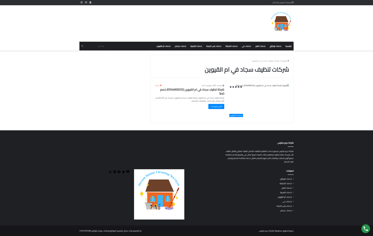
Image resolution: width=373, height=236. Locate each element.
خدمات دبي (246, 46)
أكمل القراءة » (216, 106)
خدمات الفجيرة (196, 46)
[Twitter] (123, 173)
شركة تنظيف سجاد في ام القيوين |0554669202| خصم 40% (192, 91)
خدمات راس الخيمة (213, 46)
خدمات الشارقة (231, 46)
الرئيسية (288, 46)
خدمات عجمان (180, 46)
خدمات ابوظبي (275, 46)
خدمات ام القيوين (163, 46)
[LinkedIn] (114, 173)
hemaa (219, 85)
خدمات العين (260, 46)
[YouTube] (128, 172)
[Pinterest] (110, 173)
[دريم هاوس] (281, 23)
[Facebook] (119, 173)
